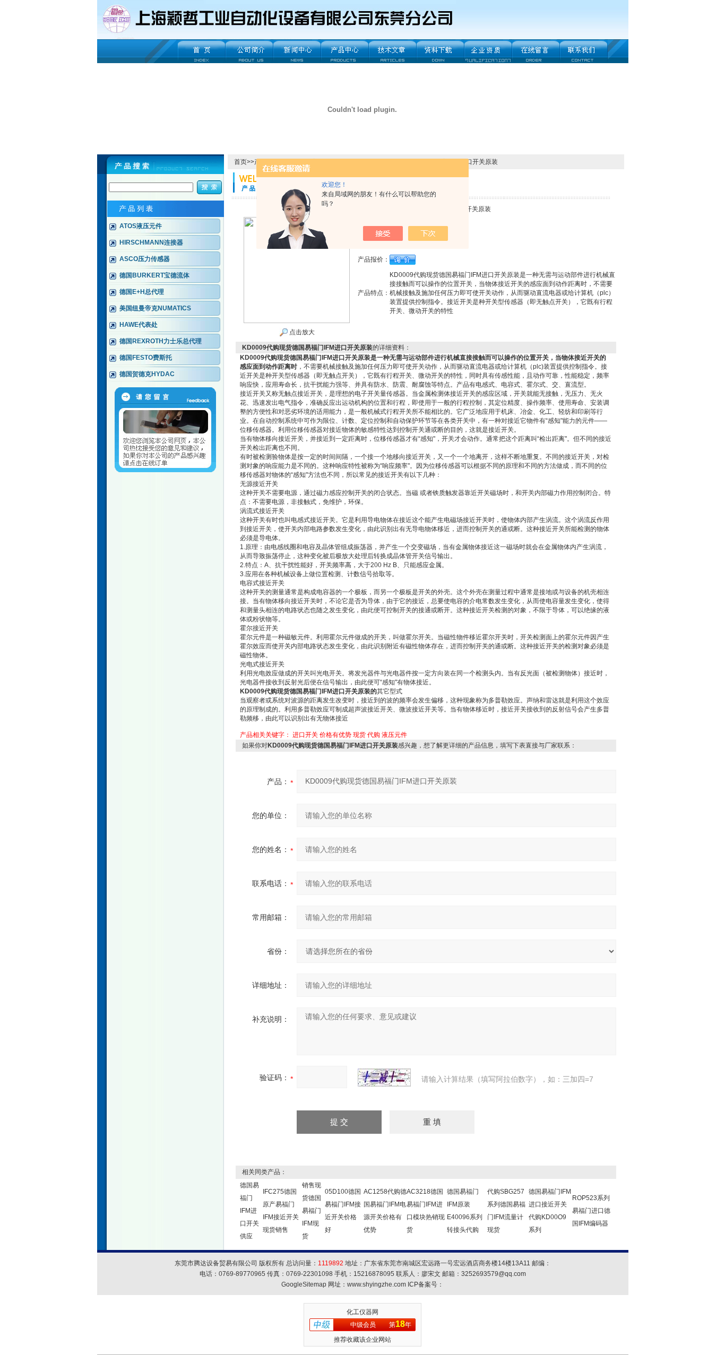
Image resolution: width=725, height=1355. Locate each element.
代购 (373, 735)
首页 (240, 162)
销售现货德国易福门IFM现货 (311, 1211)
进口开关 (305, 735)
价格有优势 (335, 735)
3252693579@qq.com (493, 1274)
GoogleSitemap (303, 1284)
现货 (359, 735)
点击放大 (301, 332)
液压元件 (394, 735)
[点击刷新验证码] (384, 1078)
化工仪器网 (362, 1312)
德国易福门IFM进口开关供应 (249, 1211)
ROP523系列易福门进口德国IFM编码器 (591, 1210)
